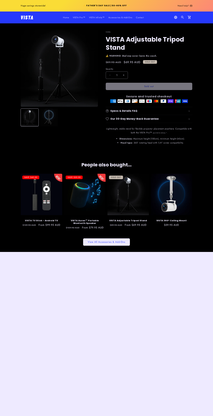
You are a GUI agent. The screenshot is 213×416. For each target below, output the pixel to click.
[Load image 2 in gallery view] (49, 117)
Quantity (109, 68)
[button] (182, 17)
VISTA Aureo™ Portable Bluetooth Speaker (85, 222)
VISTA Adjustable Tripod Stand (128, 220)
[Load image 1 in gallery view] (30, 117)
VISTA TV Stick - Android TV (41, 220)
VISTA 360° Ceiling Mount (171, 220)
